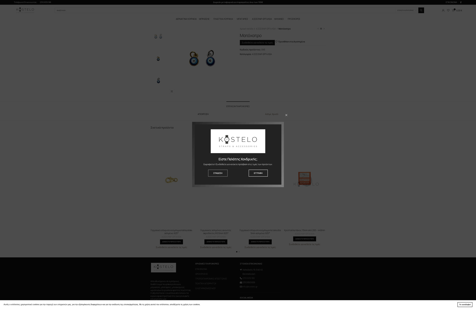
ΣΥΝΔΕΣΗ (217, 173)
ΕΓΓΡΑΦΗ (258, 173)
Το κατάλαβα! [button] (465, 305)
